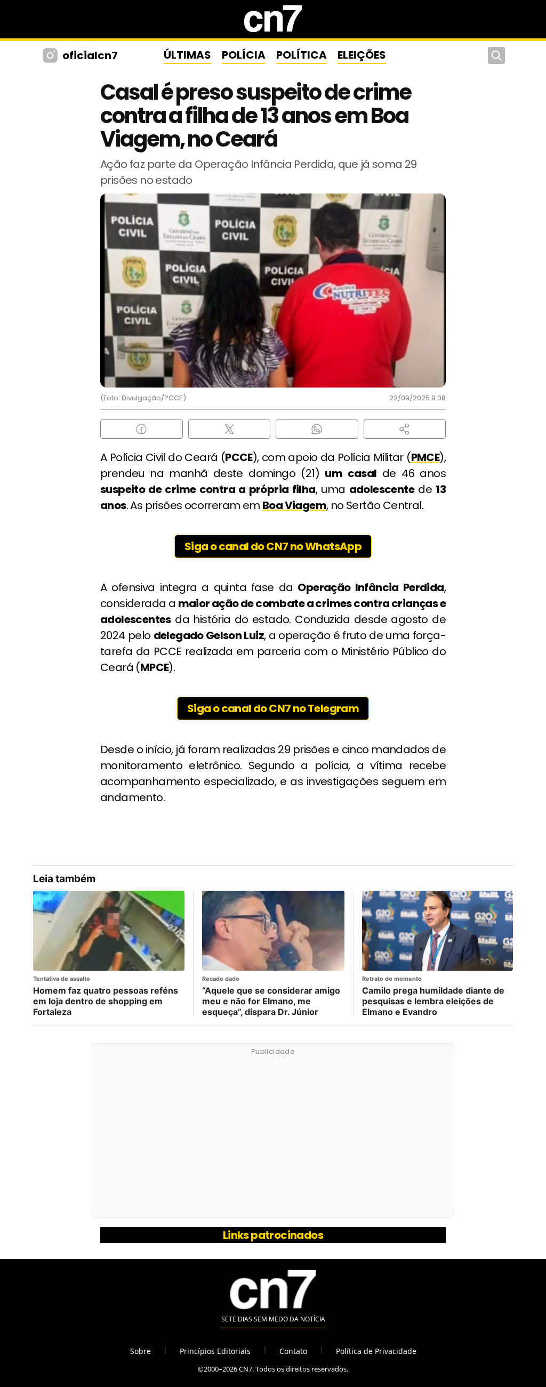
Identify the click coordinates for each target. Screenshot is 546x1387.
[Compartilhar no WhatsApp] (317, 429)
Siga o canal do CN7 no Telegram (273, 708)
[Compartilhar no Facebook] (141, 429)
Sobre (140, 1351)
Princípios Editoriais (215, 1351)
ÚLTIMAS (187, 54)
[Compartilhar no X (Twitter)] (229, 429)
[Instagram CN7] (51, 55)
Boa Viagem (294, 505)
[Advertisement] (273, 1136)
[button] (405, 429)
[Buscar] (496, 55)
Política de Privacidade (376, 1351)
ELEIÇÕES (362, 54)
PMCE (425, 457)
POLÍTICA (301, 54)
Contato (293, 1351)
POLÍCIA (244, 54)
